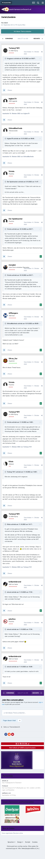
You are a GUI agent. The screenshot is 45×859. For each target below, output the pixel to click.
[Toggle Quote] (6, 58)
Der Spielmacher (12, 182)
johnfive (12, 619)
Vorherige (9, 38)
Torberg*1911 (14, 48)
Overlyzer (5, 786)
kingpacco (10, 58)
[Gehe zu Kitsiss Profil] (5, 464)
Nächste (37, 38)
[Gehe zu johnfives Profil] (5, 621)
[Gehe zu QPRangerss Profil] (5, 315)
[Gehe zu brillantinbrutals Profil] (5, 584)
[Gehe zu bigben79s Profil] (5, 101)
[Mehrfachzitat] (4, 90)
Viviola (11, 171)
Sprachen (11, 842)
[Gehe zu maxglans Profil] (5, 267)
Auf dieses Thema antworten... (15, 713)
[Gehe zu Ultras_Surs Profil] (5, 361)
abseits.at (5, 781)
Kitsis (11, 461)
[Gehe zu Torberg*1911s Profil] (5, 50)
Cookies (34, 842)
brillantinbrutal (15, 582)
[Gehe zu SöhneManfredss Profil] (5, 130)
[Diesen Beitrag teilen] (41, 52)
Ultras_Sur (13, 358)
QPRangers (13, 313)
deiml (6, 23)
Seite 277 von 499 (23, 38)
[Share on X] (2, 734)
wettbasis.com (6, 793)
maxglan (12, 265)
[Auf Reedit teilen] (9, 734)
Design (19, 842)
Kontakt (27, 842)
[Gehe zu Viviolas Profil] (5, 174)
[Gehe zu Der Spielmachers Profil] (5, 221)
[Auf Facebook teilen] (5, 734)
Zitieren (10, 90)
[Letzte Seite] (42, 38)
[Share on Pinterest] (12, 734)
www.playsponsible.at (29, 848)
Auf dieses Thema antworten (22, 31)
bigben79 (13, 99)
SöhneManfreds (15, 128)
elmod (9, 592)
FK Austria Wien (20, 25)
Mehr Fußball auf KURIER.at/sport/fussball (22, 748)
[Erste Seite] (2, 38)
